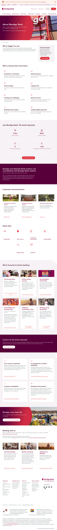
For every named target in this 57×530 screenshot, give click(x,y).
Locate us (35, 9)
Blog (43, 4)
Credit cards (31, 14)
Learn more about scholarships (46, 327)
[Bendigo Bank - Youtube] (45, 488)
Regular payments (35, 485)
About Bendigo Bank (26, 482)
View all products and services (6, 490)
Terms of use (5, 504)
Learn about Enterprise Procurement (38, 398)
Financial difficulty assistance (35, 487)
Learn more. (43, 2)
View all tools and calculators (6, 493)
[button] (55, 2)
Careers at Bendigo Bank (25, 495)
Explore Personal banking (9, 468)
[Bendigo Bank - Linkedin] (51, 486)
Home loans (23, 14)
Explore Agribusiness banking (46, 468)
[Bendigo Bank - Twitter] (49, 486)
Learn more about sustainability (28, 327)
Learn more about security (27, 294)
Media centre (24, 485)
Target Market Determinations (28, 504)
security (14, 437)
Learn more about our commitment (11, 420)
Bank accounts (15, 14)
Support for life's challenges (35, 490)
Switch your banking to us (6, 487)
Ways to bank (15, 485)
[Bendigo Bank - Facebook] (44, 486)
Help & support (38, 4)
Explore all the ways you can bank (10, 434)
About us (21, 4)
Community (14, 4)
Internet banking (15, 486)
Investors (24, 490)
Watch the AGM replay (27, 217)
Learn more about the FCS (9, 376)
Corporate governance (24, 487)
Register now (7, 217)
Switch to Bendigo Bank (28, 157)
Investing (44, 14)
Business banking (15, 484)
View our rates (5, 494)
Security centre (32, 4)
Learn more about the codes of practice (39, 376)
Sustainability (24, 489)
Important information (13, 504)
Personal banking (6, 14)
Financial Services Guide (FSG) (10, 524)
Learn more (42, 217)
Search (41, 9)
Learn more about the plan (45, 294)
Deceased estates (35, 484)
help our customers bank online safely (37, 437)
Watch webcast (45, 58)
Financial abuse (35, 482)
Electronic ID (14, 488)
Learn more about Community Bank (10, 293)
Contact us (26, 4)
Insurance (37, 14)
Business (8, 4)
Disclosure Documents (12, 522)
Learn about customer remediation (11, 398)
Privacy (19, 504)
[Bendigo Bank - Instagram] (46, 486)
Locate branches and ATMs (7, 485)
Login (54, 8)
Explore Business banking (27, 468)
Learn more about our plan (10, 327)
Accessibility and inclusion (25, 493)
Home (4, 42)
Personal (4, 4)
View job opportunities (9, 347)
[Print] (55, 5)
